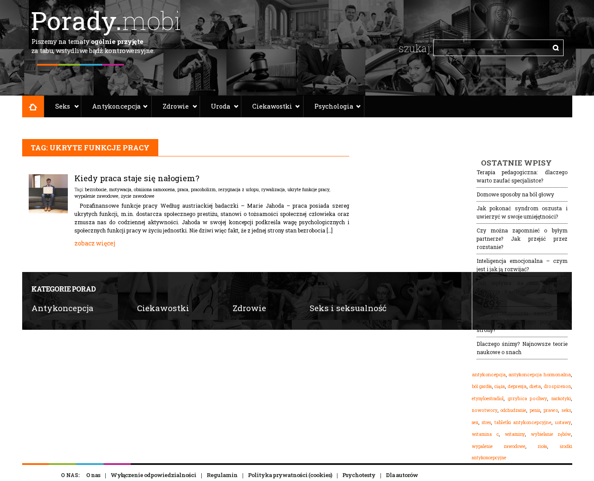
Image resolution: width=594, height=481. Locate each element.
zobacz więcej (94, 243)
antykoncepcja (489, 375)
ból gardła (482, 386)
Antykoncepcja (116, 106)
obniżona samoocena (154, 189)
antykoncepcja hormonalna (539, 375)
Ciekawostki (272, 106)
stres (486, 422)
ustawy (563, 422)
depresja (517, 386)
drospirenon (557, 386)
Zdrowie (176, 106)
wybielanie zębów (551, 434)
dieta (535, 386)
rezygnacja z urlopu (238, 189)
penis (535, 410)
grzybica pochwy (527, 398)
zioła (542, 446)
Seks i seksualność (348, 307)
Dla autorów (402, 475)
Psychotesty (358, 475)
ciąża (499, 386)
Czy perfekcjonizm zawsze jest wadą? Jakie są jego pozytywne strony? (522, 321)
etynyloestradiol (488, 398)
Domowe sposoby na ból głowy (515, 194)
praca (182, 189)
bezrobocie (96, 189)
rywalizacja (273, 189)
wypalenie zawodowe (96, 196)
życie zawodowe (137, 196)
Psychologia (333, 106)
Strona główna (33, 106)
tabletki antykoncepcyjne (522, 422)
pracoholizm (203, 189)
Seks (62, 106)
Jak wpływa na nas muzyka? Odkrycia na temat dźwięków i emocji (522, 291)
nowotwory (484, 410)
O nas (93, 475)
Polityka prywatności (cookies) (290, 475)
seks (566, 410)
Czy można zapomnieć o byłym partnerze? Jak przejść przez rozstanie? (522, 238)
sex (475, 422)
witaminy (515, 434)
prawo (551, 410)
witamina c (485, 434)
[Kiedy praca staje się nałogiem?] (48, 211)
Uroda (220, 106)
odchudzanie (513, 410)
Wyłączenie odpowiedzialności (153, 475)
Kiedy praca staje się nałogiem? (136, 178)
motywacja (120, 189)
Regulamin (222, 475)
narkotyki (561, 398)
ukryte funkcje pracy (308, 189)
